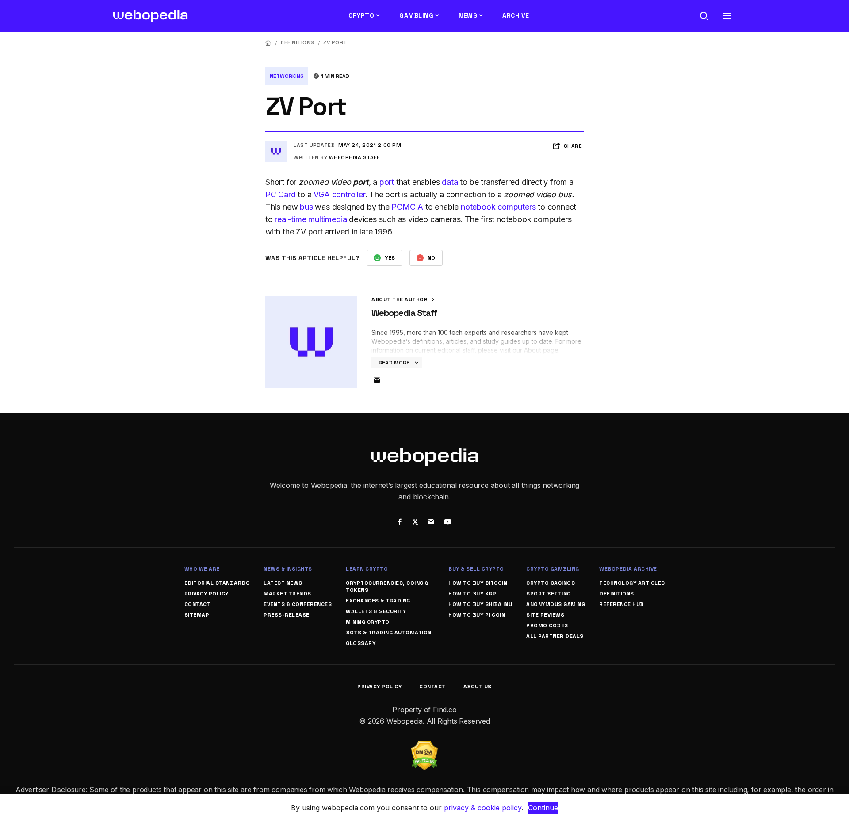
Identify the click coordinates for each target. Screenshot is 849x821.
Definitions (297, 42)
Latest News (283, 583)
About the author (400, 299)
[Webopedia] (150, 16)
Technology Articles (632, 583)
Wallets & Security (376, 611)
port (386, 182)
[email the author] (376, 380)
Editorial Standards (217, 583)
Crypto (361, 15)
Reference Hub (621, 604)
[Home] (268, 43)
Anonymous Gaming (555, 604)
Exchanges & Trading (378, 600)
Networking (287, 76)
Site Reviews (545, 614)
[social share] (399, 523)
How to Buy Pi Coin (476, 614)
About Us (477, 686)
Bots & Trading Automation (389, 632)
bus (306, 206)
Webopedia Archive (628, 568)
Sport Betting (548, 593)
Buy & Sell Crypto (476, 568)
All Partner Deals (555, 636)
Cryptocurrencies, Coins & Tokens (387, 586)
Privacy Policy (206, 593)
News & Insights (288, 568)
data (450, 182)
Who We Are (202, 568)
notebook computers (498, 206)
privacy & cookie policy (482, 807)
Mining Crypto (368, 621)
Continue (543, 807)
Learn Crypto (367, 568)
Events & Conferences (298, 604)
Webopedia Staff (354, 157)
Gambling (416, 15)
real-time (290, 219)
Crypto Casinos (550, 583)
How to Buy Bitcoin (477, 583)
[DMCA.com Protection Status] (424, 746)
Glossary (360, 643)
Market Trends (287, 593)
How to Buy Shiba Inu (480, 604)
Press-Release (287, 614)
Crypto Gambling (552, 568)
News (468, 15)
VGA (321, 194)
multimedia (327, 219)
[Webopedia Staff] (276, 144)
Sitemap (197, 614)
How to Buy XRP (472, 593)
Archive (515, 15)
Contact (197, 604)
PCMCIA (407, 206)
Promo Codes (547, 625)
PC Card (280, 194)
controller (348, 194)
